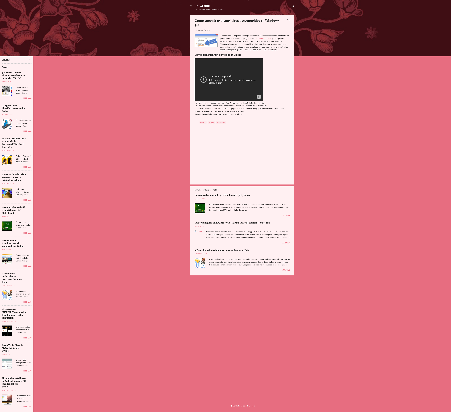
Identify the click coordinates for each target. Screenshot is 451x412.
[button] (288, 20)
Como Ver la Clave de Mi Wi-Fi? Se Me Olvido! (12, 348)
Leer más (286, 215)
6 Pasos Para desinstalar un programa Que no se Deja (222, 250)
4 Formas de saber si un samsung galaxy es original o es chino (14, 177)
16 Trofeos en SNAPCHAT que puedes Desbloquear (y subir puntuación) (14, 313)
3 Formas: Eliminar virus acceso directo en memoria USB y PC (13, 75)
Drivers (203, 122)
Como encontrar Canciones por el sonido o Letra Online (13, 243)
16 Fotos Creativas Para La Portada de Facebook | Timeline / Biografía (14, 142)
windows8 (221, 122)
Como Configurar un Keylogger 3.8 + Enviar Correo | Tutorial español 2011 (232, 222)
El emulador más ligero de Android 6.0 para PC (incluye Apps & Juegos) (14, 382)
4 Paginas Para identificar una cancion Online (13, 108)
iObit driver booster (264, 38)
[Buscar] (293, 6)
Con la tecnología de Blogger (243, 406)
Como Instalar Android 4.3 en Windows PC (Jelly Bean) (222, 195)
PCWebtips (203, 6)
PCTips (211, 122)
